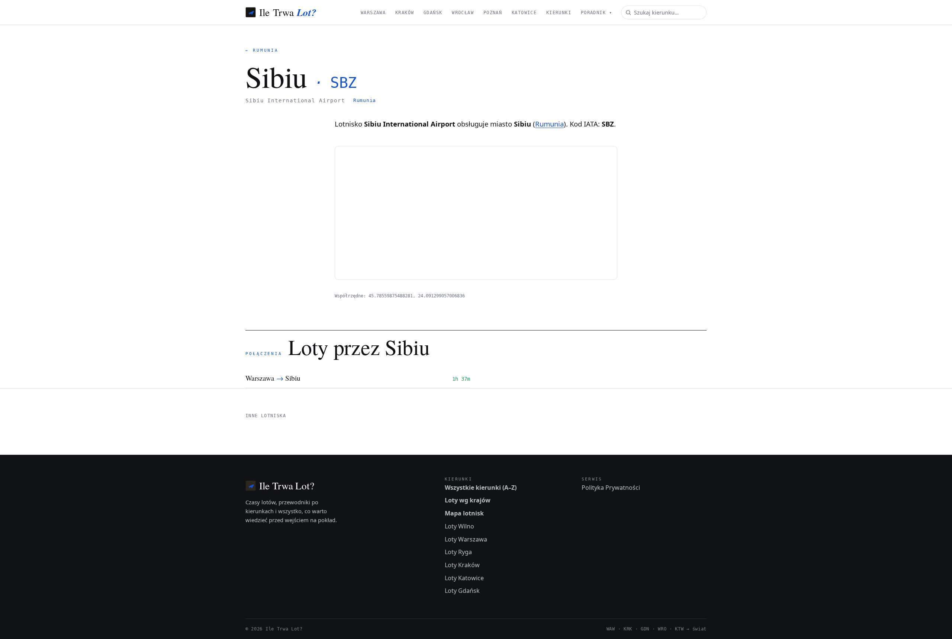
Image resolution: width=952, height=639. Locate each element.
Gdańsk (433, 12)
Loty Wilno (459, 526)
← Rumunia (262, 50)
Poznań (492, 12)
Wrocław (463, 12)
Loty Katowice (464, 578)
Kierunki (558, 12)
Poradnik (596, 12)
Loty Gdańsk (462, 591)
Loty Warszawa (466, 539)
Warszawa (373, 12)
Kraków (404, 12)
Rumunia (364, 100)
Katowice (524, 12)
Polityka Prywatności (611, 487)
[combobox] (664, 12)
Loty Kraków (462, 565)
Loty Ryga (458, 552)
